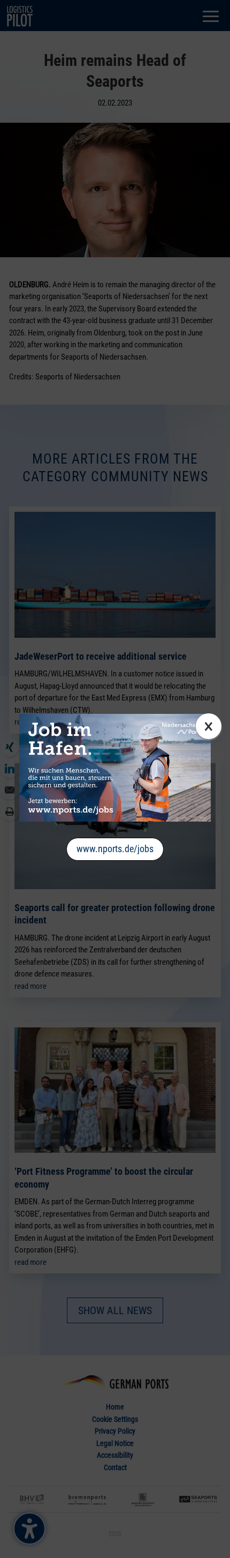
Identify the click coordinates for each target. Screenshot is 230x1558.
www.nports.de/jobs (115, 848)
